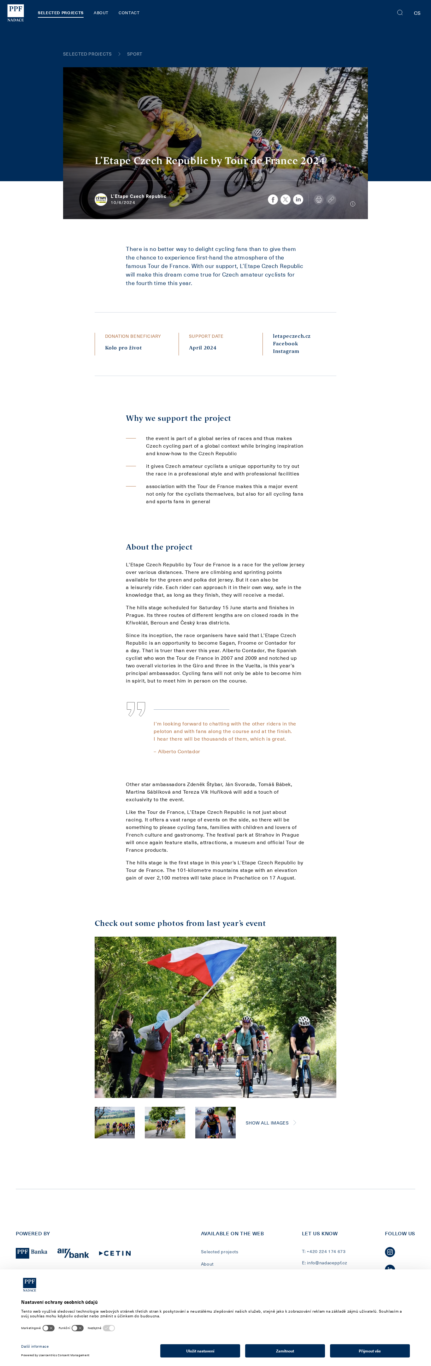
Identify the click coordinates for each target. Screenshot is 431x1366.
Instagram (286, 351)
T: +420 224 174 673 (324, 1251)
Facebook (285, 344)
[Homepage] (15, 12)
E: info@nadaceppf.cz (324, 1262)
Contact (129, 12)
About (101, 12)
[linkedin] (298, 199)
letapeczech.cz (292, 336)
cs (417, 12)
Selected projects (61, 12)
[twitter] (285, 199)
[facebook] (273, 199)
